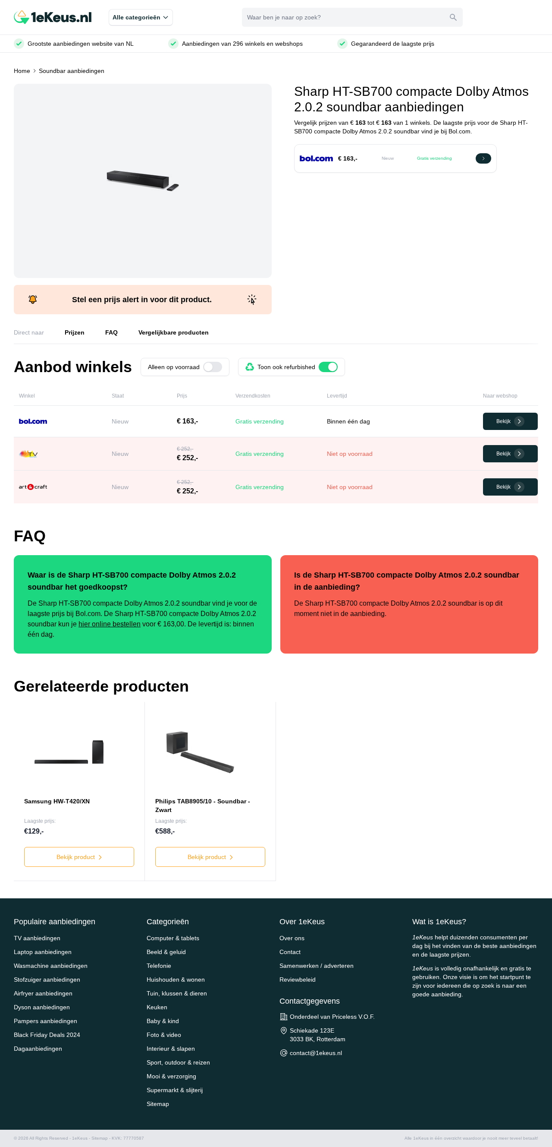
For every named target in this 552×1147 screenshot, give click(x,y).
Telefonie (159, 965)
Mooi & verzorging (171, 1076)
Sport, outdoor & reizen (178, 1062)
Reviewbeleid (297, 979)
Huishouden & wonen (176, 979)
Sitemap (158, 1103)
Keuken (157, 1007)
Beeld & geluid (166, 951)
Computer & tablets (173, 938)
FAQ (111, 332)
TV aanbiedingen (37, 938)
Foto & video (164, 1034)
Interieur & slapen (171, 1048)
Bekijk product (76, 856)
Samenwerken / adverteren (316, 965)
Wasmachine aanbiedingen (51, 965)
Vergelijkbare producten (173, 332)
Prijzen (75, 332)
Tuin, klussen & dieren (177, 993)
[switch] (212, 367)
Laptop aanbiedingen (43, 951)
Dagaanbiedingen (38, 1048)
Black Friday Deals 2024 (47, 1034)
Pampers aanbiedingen (45, 1020)
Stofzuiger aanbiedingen (47, 979)
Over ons (291, 938)
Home (22, 70)
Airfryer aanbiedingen (43, 993)
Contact (290, 951)
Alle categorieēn (136, 17)
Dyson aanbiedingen (42, 1007)
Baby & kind (163, 1020)
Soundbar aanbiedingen (71, 70)
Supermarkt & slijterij (175, 1090)
